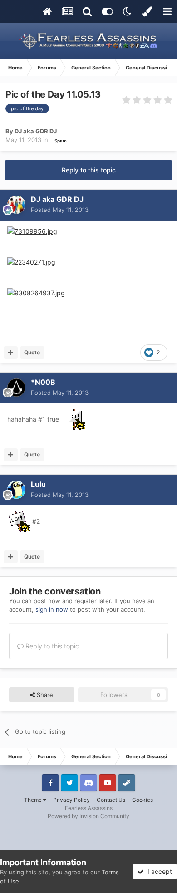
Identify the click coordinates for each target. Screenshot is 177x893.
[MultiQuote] (11, 352)
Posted (59, 209)
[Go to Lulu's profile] (16, 490)
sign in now (51, 609)
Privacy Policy (71, 799)
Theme (33, 799)
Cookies (142, 799)
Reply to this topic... (54, 646)
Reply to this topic (89, 170)
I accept (158, 871)
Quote (32, 352)
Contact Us (111, 799)
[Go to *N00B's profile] (16, 387)
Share (44, 694)
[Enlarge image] (32, 231)
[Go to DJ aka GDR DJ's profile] (16, 205)
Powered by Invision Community (88, 816)
